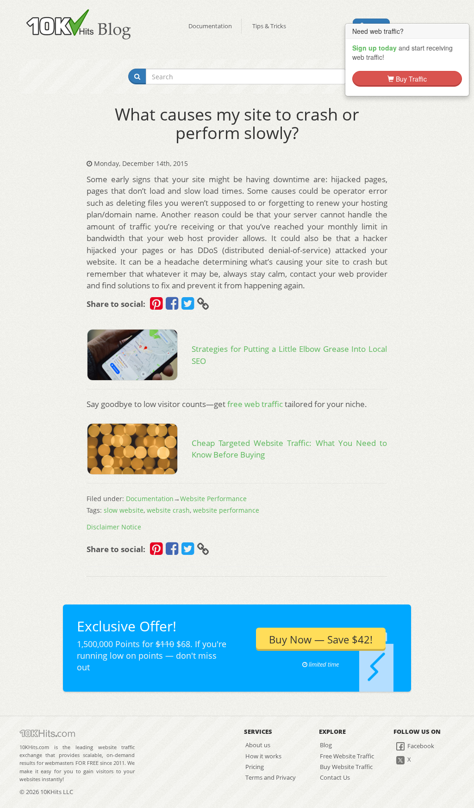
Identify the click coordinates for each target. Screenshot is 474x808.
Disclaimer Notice (114, 526)
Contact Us (335, 777)
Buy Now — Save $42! (321, 639)
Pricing (254, 767)
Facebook (420, 746)
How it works (263, 756)
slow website (123, 510)
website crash (168, 510)
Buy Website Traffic (346, 767)
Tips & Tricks (269, 26)
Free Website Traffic (347, 756)
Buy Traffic (410, 78)
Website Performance (213, 498)
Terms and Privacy (270, 777)
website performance (226, 510)
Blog (326, 745)
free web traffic (255, 404)
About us (257, 745)
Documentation (210, 26)
